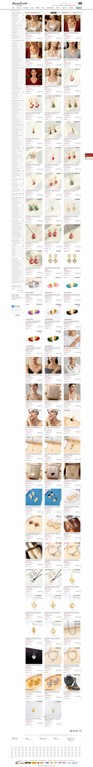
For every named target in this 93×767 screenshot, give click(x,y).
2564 (65, 754)
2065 (62, 750)
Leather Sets (14, 29)
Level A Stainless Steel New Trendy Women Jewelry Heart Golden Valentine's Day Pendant (53, 612)
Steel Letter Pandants (16, 264)
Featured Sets (14, 35)
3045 (72, 756)
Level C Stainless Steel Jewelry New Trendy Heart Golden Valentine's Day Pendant (52, 401)
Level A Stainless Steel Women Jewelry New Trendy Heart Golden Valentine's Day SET (52, 587)
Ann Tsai (90, 158)
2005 (69, 749)
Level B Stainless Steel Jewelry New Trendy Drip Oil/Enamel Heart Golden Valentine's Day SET (34, 401)
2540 (37, 754)
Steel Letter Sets (15, 261)
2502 (12, 754)
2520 (23, 754)
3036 (65, 756)
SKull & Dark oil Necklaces (17, 109)
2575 (80, 754)
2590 (30, 756)
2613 (37, 756)
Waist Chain (14, 115)
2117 (51, 752)
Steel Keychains (15, 195)
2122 (62, 752)
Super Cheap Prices (16, 240)
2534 (30, 754)
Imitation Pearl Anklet (16, 175)
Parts (13, 256)
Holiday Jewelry (17, 10)
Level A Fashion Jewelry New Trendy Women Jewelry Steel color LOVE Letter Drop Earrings (72, 533)
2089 (26, 752)
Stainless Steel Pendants (17, 124)
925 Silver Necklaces (16, 216)
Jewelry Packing (15, 184)
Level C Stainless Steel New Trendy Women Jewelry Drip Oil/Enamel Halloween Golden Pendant (33, 33)
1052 (80, 747)
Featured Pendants (15, 141)
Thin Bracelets (14, 48)
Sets (13, 247)
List (29, 12)
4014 (12, 757)
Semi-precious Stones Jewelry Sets (17, 25)
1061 (37, 749)
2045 (44, 750)
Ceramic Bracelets (15, 53)
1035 (30, 747)
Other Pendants (15, 136)
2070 (65, 750)
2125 (65, 752)
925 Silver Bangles (15, 215)
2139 (76, 752)
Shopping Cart (72, 5)
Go (66, 734)
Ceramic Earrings (15, 85)
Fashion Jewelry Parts (16, 235)
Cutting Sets (14, 26)
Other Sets (14, 23)
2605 (33, 756)
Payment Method (57, 739)
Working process (43, 739)
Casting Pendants (15, 138)
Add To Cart (39, 38)
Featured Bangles (15, 64)
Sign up (54, 5)
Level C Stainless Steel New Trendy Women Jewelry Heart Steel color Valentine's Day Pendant (52, 454)
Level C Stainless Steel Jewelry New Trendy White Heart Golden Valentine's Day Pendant (33, 481)
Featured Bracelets (15, 62)
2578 (12, 756)
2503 (15, 754)
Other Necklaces (15, 113)
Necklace (14, 251)
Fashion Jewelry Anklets (16, 236)
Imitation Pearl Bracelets (16, 65)
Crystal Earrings (15, 79)
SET (12, 296)
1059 (30, 749)
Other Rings (14, 161)
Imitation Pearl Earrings (16, 88)
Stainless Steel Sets (16, 18)
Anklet (15, 299)
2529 (26, 754)
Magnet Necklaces (15, 122)
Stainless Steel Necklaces (17, 100)
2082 (19, 752)
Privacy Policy (71, 760)
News (43, 7)
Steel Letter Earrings (16, 265)
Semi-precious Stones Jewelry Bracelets (17, 59)
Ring (14, 296)
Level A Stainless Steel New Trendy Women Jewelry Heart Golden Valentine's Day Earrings (34, 692)
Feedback (71, 7)
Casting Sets (14, 32)
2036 (33, 750)
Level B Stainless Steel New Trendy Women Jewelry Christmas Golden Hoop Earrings (33, 113)
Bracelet (20, 297)
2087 (23, 752)
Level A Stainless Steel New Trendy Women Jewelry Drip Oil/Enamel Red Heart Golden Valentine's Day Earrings (33, 348)
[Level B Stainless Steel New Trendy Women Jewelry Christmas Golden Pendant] (72, 84)
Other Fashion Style (15, 233)
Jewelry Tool (14, 187)
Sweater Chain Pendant (16, 142)
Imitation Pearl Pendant (16, 144)
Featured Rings (15, 165)
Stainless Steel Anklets (16, 170)
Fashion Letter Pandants (16, 273)
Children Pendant (15, 203)
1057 (23, 749)
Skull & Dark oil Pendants (16, 135)
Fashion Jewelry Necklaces (17, 223)
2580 (19, 756)
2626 (44, 756)
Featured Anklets (15, 173)
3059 (76, 756)
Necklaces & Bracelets (16, 28)
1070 (58, 749)
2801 (47, 756)
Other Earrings (15, 81)
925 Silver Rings (15, 210)
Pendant (13, 297)
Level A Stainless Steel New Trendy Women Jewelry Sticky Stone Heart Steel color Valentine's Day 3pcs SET (34, 375)
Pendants (14, 253)
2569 (69, 754)
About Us (58, 7)
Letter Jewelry (14, 258)
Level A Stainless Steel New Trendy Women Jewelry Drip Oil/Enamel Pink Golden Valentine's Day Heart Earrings (53, 295)
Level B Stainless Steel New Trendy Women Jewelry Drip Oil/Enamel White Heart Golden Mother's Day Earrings (71, 507)
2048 (47, 750)
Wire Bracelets (15, 55)
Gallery (36, 12)
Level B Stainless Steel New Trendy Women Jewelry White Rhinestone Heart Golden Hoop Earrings (53, 268)
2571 (72, 754)
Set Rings (14, 152)
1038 (40, 747)
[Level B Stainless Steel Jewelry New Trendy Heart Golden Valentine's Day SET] (72, 373)
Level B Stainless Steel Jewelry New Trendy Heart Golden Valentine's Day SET (71, 375)
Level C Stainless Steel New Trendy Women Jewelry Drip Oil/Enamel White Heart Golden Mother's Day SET (33, 507)
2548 (44, 754)
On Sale (31, 7)
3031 (62, 756)
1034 (26, 747)
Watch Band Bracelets (16, 61)
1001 (15, 747)
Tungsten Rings (15, 164)
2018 (80, 749)
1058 (26, 749)
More (22, 292)
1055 (15, 749)
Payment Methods (50, 7)
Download (38, 7)
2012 (76, 749)
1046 (58, 747)
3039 (69, 756)
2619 (40, 756)
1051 (76, 747)
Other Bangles (14, 45)
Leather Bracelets (15, 49)
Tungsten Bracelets (15, 56)
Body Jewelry (14, 191)
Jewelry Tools (14, 182)
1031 (19, 747)
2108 (40, 752)
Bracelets (14, 248)
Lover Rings (14, 98)
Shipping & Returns (63, 760)
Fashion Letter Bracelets (16, 271)
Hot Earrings (14, 69)
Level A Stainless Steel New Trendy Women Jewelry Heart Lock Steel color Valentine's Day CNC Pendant (34, 665)
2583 (23, 756)
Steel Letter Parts (15, 268)
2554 (55, 754)
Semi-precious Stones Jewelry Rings (17, 156)
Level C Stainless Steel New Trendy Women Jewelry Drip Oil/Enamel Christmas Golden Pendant (71, 33)
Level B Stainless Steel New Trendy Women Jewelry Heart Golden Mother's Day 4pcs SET (72, 692)
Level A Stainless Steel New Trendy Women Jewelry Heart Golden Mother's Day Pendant (71, 587)
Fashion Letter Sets (15, 270)
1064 (44, 749)
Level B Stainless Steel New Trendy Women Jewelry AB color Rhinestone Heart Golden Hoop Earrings (72, 268)
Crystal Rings (14, 153)
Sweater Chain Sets (15, 36)
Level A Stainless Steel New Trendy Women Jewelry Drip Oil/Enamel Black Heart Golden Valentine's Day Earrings (71, 322)
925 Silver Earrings (15, 207)
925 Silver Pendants (15, 209)
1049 (69, 747)
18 (59, 734)
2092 (33, 752)
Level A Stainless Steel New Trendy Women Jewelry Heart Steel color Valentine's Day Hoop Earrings (34, 295)
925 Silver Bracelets (15, 213)
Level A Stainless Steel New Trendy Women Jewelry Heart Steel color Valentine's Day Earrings (52, 692)
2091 (30, 752)
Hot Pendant (14, 126)
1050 (72, 747)
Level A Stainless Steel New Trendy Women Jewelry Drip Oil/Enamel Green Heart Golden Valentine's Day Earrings (52, 348)
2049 (51, 750)
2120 (55, 752)
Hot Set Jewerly (15, 20)
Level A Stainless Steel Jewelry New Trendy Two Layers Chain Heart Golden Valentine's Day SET (72, 401)
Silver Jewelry (14, 205)
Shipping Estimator (42, 760)
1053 (12, 749)
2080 (12, 752)
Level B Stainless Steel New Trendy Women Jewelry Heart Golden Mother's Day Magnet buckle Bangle (71, 560)
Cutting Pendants (15, 133)
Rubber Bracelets (15, 52)
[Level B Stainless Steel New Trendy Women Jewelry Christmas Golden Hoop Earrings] (34, 111)
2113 (47, 752)
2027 (26, 750)
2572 (76, 754)
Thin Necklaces (15, 112)
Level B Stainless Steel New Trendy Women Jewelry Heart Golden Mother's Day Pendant (33, 718)
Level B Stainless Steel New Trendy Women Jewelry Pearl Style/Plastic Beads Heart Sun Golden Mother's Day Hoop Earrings (33, 533)
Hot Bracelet (14, 42)
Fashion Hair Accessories (17, 281)
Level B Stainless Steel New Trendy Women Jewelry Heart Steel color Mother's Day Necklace (72, 638)
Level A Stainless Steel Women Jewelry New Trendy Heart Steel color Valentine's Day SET (33, 587)
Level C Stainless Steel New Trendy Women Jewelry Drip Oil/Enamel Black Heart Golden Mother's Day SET (52, 507)
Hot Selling (26, 7)
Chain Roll (14, 116)
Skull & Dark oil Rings (16, 155)
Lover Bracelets (15, 95)
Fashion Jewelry (15, 220)
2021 (15, 750)
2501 (80, 752)
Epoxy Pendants (15, 139)
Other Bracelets (15, 43)
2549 (47, 754)
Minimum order (15, 739)
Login (57, 5)
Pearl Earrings (14, 72)
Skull (12, 299)
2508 (19, 754)
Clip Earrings (14, 76)
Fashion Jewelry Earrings (16, 226)
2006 (72, 749)
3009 (51, 756)
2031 (30, 750)
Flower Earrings (15, 75)
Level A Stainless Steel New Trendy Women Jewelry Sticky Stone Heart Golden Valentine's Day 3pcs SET (53, 375)
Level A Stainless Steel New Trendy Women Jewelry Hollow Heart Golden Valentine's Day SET (33, 427)
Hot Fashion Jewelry (16, 221)
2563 (62, 754)
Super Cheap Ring (15, 243)
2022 (19, 750)
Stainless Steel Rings (16, 147)
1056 (19, 749)
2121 (58, 752)
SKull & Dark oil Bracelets (16, 58)
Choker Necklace (15, 119)
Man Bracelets (14, 46)
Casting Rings (14, 158)
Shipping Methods (71, 740)
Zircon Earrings (15, 73)
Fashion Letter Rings (16, 276)
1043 (55, 747)
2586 (26, 756)
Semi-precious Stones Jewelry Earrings (17, 82)
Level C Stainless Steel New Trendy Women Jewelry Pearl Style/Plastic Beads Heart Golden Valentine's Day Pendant (72, 454)
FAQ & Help (66, 5)
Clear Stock (14, 245)
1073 (65, 749)
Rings (13, 254)
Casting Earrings (15, 78)
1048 (65, 747)
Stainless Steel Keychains (17, 193)
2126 (69, 752)
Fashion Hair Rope (15, 282)
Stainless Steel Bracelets (17, 40)
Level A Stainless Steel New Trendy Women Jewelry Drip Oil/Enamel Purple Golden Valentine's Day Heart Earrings (33, 322)
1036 (33, 747)
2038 (37, 750)
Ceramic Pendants (15, 145)
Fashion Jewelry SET (16, 224)
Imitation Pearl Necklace (16, 121)
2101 (37, 752)
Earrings (13, 250)
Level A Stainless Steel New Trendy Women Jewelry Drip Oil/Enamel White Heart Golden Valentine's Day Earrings (52, 322)
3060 (80, 756)
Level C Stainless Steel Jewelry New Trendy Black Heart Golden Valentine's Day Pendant (52, 481)
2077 (76, 750)
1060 (33, 749)
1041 (47, 747)
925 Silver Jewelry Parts (16, 212)
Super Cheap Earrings (16, 241)
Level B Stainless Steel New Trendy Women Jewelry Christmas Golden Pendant (71, 86)
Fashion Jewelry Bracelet (16, 227)
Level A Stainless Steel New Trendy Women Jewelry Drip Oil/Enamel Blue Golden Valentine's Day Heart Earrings (72, 295)
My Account (61, 5)
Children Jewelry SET (16, 202)
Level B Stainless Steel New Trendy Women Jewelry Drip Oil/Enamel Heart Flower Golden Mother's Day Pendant (53, 719)
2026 (23, 750)
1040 (44, 747)
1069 (55, 749)
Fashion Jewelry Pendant (16, 229)
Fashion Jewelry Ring (16, 230)
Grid (33, 12)
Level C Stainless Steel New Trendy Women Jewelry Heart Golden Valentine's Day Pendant (72, 427)
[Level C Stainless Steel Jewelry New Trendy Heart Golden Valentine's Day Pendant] (53, 400)
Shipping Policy (70, 739)
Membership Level (29, 739)
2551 (51, 754)
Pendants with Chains (16, 103)
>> (61, 734)
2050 (55, 750)
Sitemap (49, 760)
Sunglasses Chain (15, 118)
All (11, 747)
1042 (51, 747)
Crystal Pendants (15, 132)
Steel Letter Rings (15, 267)
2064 (58, 750)
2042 (40, 750)
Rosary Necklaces (15, 106)
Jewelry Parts (14, 180)
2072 (69, 750)
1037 (37, 747)
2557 (58, 754)
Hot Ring (13, 149)
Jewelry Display (15, 186)
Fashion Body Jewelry (16, 232)
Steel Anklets (14, 172)
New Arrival (19, 7)
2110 (44, 752)
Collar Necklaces (15, 108)
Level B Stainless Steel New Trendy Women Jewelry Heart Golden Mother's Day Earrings (52, 533)
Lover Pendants (15, 96)
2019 (12, 750)
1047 (62, 747)
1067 (51, 749)
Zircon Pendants (15, 128)
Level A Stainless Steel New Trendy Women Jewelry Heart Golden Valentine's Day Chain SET (72, 348)
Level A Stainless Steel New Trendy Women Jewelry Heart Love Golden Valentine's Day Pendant (52, 639)
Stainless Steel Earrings (16, 67)
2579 (15, 756)
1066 (47, 749)
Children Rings (15, 200)
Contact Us (64, 7)
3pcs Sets (14, 33)
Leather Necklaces (15, 105)
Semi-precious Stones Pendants (17, 129)
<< (40, 734)
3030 (58, 756)
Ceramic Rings (15, 162)
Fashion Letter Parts (16, 277)
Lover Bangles (14, 93)
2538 (33, 754)
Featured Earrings (15, 87)
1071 (62, 749)
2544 (40, 754)
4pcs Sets (14, 22)
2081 (15, 752)
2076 (72, 750)
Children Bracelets (15, 199)
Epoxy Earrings (15, 84)
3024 (55, 756)
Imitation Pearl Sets (15, 38)
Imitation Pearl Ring (15, 168)
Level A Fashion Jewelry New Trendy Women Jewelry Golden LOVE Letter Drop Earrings (33, 560)
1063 (40, 749)
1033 (23, 747)
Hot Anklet (14, 176)
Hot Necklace (14, 102)
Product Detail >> (20, 290)
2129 (72, 752)
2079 (80, 750)
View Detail (28, 38)
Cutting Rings (14, 159)
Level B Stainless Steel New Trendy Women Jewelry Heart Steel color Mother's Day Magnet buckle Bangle (53, 560)
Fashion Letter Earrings (16, 274)
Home (13, 7)
